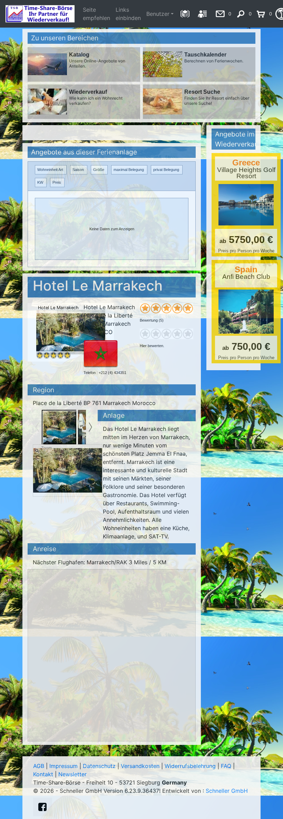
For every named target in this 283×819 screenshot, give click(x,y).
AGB (38, 765)
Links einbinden (128, 13)
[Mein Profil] (202, 14)
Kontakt (43, 774)
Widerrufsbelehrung (190, 765)
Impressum (63, 765)
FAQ (226, 765)
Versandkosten (140, 765)
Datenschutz (99, 765)
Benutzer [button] (157, 13)
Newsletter (72, 774)
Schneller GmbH (227, 790)
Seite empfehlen (96, 13)
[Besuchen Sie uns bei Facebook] (42, 807)
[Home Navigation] (184, 14)
